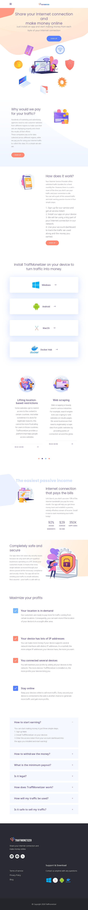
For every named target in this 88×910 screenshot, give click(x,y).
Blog (11, 879)
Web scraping (27, 400)
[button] (38, 458)
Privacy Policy (15, 875)
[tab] (44, 722)
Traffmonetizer (51, 904)
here (24, 731)
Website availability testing (61, 401)
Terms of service (16, 871)
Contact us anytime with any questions (61, 871)
